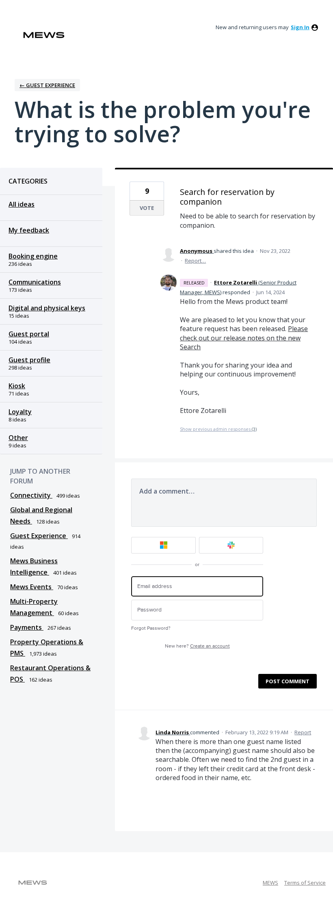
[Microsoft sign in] (163, 545)
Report (302, 732)
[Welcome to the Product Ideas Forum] (43, 35)
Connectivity (31, 495)
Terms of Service (305, 882)
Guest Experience (39, 535)
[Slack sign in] (231, 545)
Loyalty (20, 411)
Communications (35, 282)
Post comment (287, 681)
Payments (26, 627)
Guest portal (29, 333)
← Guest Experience (47, 85)
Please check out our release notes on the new (244, 333)
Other (18, 437)
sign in (300, 27)
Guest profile (29, 359)
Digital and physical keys (47, 308)
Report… (195, 260)
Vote (147, 208)
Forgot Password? (151, 628)
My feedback (29, 230)
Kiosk (17, 385)
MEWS (270, 882)
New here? (197, 646)
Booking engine (33, 256)
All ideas (22, 204)
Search (190, 346)
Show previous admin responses (218, 429)
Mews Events (31, 586)
